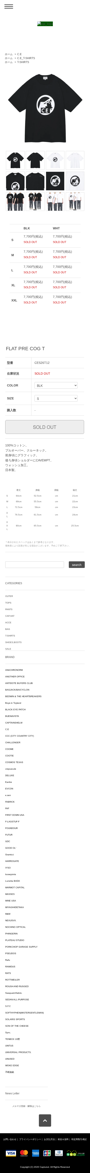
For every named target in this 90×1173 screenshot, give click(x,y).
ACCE (8, 622)
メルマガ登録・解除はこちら (26, 1106)
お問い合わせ (9, 1139)
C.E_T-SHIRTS (26, 58)
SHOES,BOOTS (13, 642)
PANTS (8, 609)
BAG (7, 629)
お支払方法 (49, 1139)
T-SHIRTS (23, 62)
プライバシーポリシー (30, 1139)
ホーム (9, 54)
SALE (8, 649)
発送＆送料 (63, 1139)
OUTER (9, 596)
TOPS (8, 603)
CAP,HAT (9, 616)
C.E (19, 54)
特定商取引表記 (79, 1139)
